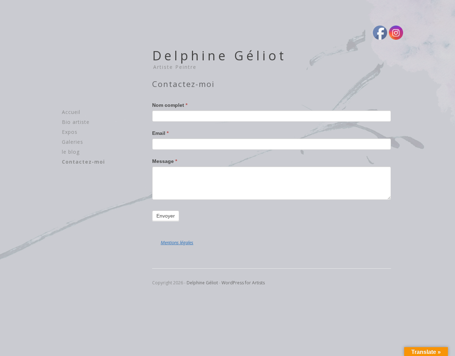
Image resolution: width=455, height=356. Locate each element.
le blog (71, 151)
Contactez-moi (83, 161)
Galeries (72, 141)
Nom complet (169, 105)
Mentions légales (177, 242)
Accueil (71, 112)
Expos (69, 131)
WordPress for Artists (243, 283)
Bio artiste (76, 122)
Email (160, 133)
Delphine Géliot (219, 55)
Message (164, 161)
